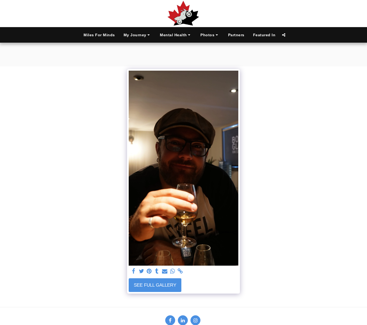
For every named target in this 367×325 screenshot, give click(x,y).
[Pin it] (149, 271)
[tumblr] (157, 271)
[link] (180, 271)
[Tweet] (141, 271)
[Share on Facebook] (133, 271)
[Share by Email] (165, 271)
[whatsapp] (172, 271)
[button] (138, 35)
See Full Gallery (155, 285)
